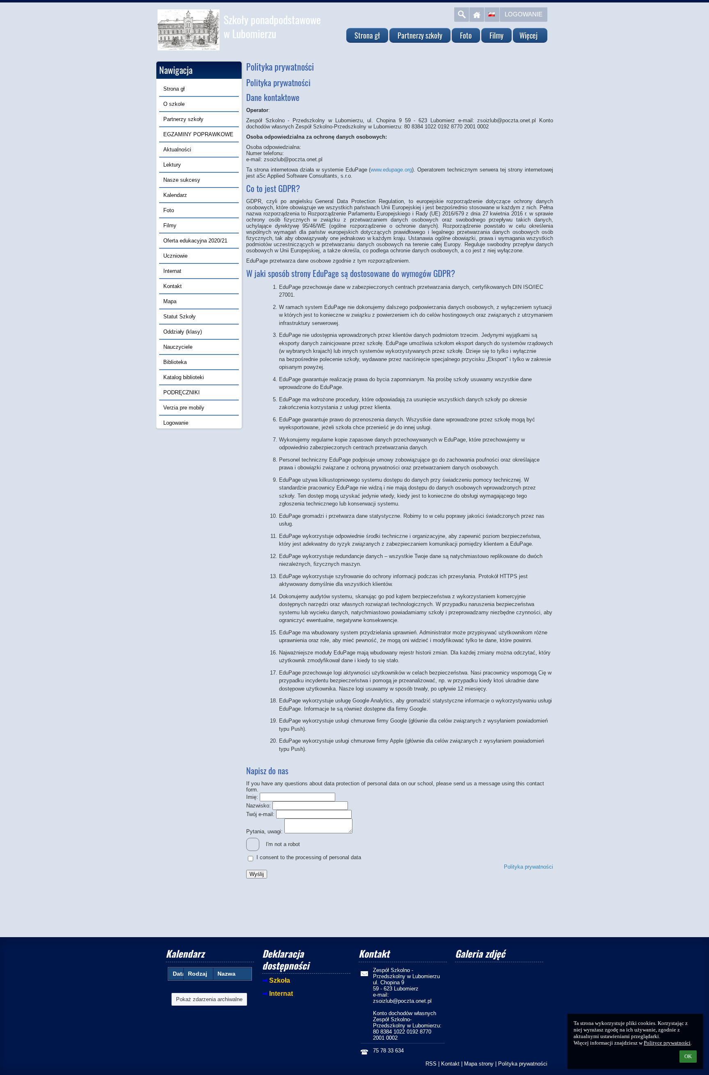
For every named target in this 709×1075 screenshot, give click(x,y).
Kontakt (450, 1064)
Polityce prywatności (667, 1043)
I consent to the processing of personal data (308, 857)
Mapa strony (479, 1064)
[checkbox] (252, 844)
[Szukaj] (461, 14)
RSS (431, 1064)
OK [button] (688, 1056)
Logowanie (523, 14)
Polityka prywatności (528, 867)
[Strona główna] (476, 14)
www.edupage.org (391, 170)
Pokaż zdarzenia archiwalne (209, 999)
